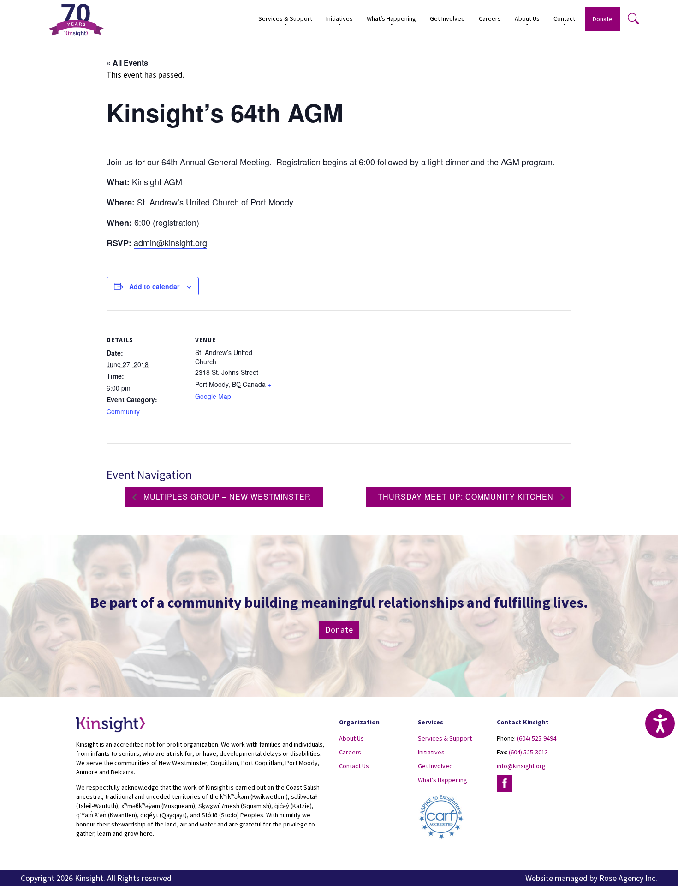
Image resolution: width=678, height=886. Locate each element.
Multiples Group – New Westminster (226, 496)
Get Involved (447, 18)
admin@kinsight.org (170, 242)
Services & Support (445, 738)
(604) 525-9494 (536, 738)
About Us (351, 738)
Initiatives (431, 752)
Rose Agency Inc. (628, 878)
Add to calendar (154, 286)
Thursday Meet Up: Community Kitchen (467, 496)
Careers (490, 18)
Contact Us (354, 766)
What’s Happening (442, 780)
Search (633, 18)
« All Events (127, 62)
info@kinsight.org (521, 766)
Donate (603, 19)
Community (123, 411)
